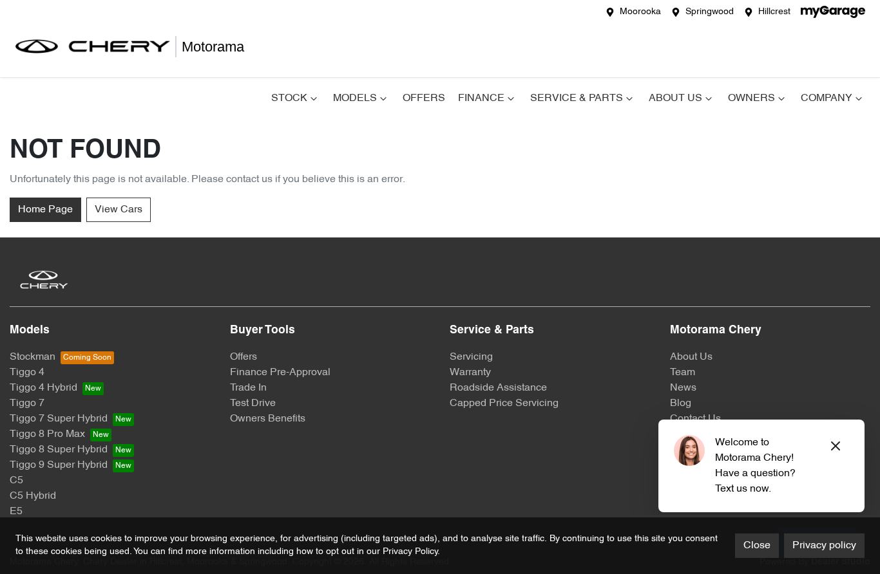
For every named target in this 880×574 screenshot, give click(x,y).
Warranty (470, 372)
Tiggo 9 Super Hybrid (59, 465)
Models (355, 98)
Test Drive (253, 403)
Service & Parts (576, 98)
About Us (675, 98)
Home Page (45, 210)
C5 (16, 481)
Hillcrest (774, 12)
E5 (16, 511)
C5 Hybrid (33, 496)
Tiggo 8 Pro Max (47, 434)
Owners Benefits (267, 419)
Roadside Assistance (498, 388)
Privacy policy (824, 546)
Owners (751, 98)
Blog (680, 403)
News (683, 388)
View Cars (118, 210)
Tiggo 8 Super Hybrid (59, 450)
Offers (424, 98)
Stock (289, 98)
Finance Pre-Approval (280, 372)
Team (682, 372)
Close (756, 546)
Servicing (471, 357)
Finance (481, 98)
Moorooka (640, 12)
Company (826, 98)
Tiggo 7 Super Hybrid (59, 419)
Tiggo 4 (27, 372)
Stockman (32, 357)
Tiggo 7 (27, 403)
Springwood (709, 12)
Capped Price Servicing (504, 403)
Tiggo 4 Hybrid (43, 388)
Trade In (248, 388)
